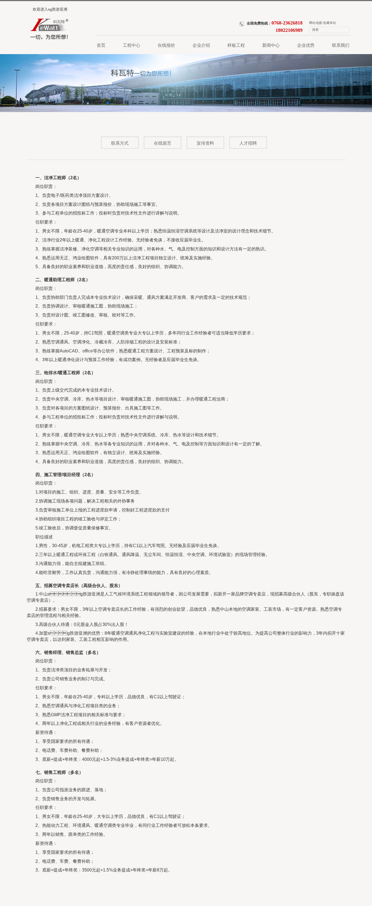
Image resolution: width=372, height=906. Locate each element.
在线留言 (162, 143)
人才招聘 (248, 143)
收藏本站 (329, 23)
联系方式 (120, 143)
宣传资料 (205, 143)
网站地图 (315, 23)
